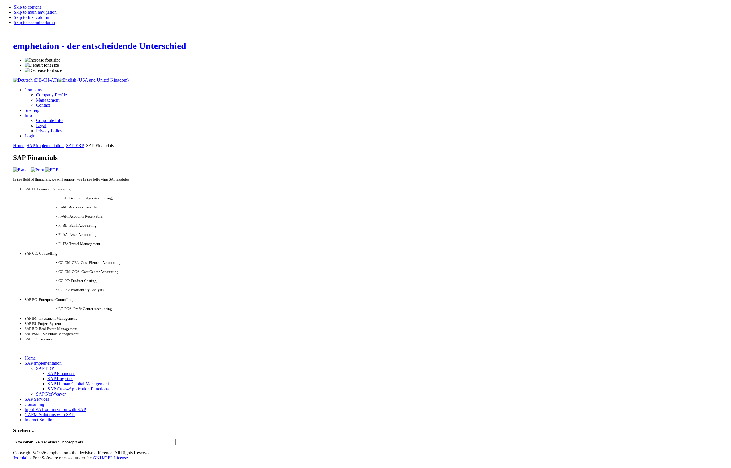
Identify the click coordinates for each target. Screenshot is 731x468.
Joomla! (20, 457)
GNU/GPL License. (111, 457)
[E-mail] (21, 169)
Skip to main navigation (35, 12)
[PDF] (51, 169)
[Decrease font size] (43, 70)
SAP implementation (45, 145)
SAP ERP (75, 145)
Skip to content (27, 7)
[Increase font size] (42, 60)
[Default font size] (42, 65)
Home (18, 145)
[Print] (37, 169)
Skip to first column (31, 17)
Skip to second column (34, 22)
